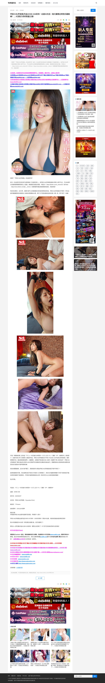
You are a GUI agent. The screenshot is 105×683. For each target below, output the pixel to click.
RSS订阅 (25, 675)
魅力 (77, 193)
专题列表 (19, 675)
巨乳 (91, 173)
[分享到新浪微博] (61, 20)
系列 (90, 181)
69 (77, 165)
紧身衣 (82, 183)
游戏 (86, 178)
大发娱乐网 (19, 567)
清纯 (82, 178)
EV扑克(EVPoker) (18, 530)
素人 (77, 183)
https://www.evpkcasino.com (26, 561)
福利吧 (14, 20)
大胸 (91, 168)
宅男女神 (25, 3)
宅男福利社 (12, 3)
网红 (87, 183)
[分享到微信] (63, 20)
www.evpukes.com (23, 559)
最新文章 (13, 675)
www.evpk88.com (27, 554)
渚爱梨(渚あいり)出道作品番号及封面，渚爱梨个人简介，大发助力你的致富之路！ (40, 644)
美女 (77, 186)
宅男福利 (40, 3)
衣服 (82, 188)
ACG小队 (55, 3)
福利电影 (47, 3)
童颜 (86, 181)
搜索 (93, 10)
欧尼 (90, 176)
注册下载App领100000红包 (34, 675)
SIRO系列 (82, 165)
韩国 (77, 191)
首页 (20, 3)
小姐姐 (78, 173)
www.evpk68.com (25, 556)
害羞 (90, 170)
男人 (82, 181)
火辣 (90, 178)
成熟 (86, 176)
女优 (77, 170)
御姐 (77, 176)
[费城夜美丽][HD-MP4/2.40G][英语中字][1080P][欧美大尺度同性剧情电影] (86, 122)
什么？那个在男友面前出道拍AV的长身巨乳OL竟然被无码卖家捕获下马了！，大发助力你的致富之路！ (60, 644)
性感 (82, 176)
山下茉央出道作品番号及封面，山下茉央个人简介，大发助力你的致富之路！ (19, 665)
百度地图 (28, 678)
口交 (77, 168)
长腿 (86, 188)
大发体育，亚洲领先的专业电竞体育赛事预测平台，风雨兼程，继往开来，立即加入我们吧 (34, 73)
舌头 (91, 186)
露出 (90, 188)
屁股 (87, 173)
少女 (83, 173)
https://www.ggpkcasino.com (27, 563)
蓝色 (77, 188)
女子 (82, 170)
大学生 (86, 168)
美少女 (82, 186)
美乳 (91, 183)
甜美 (77, 181)
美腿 (87, 186)
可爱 (82, 168)
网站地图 (23, 678)
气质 (77, 178)
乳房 (88, 165)
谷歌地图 (32, 678)
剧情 (92, 165)
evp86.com (43, 536)
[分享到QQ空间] (69, 20)
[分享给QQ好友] (66, 20)
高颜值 (92, 191)
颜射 (82, 191)
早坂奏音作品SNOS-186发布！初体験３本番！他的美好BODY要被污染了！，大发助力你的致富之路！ (60, 665)
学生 (86, 170)
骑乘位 (86, 191)
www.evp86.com (55, 534)
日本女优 (33, 3)
